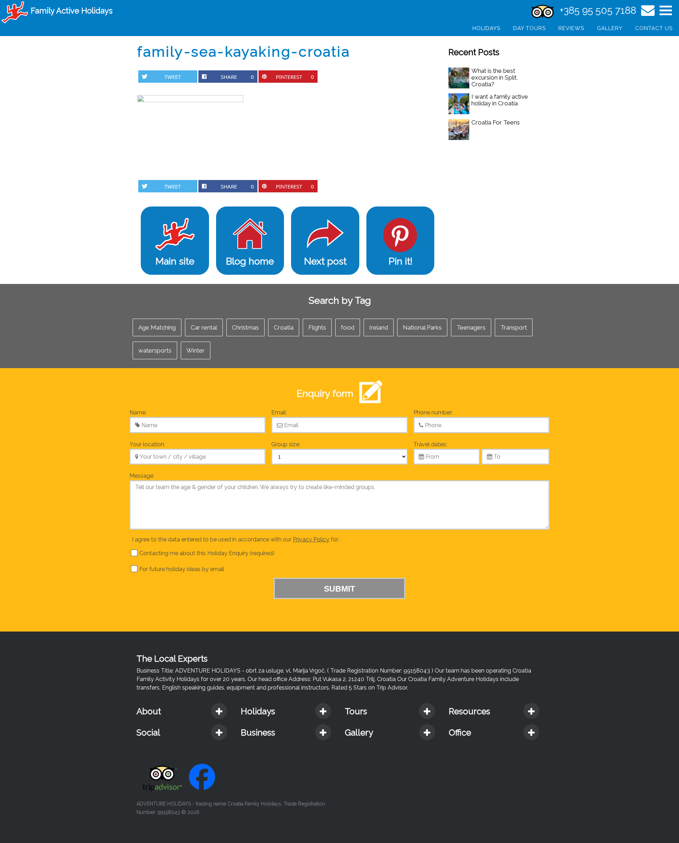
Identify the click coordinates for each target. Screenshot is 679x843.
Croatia (284, 327)
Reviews (571, 28)
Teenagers (471, 327)
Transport (513, 327)
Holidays (486, 28)
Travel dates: (430, 444)
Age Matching (157, 327)
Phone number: (433, 412)
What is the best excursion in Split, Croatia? (494, 77)
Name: (137, 412)
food (347, 327)
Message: (141, 475)
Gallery (609, 28)
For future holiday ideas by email (181, 569)
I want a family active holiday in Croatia (499, 100)
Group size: (285, 444)
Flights (317, 327)
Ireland (378, 327)
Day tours (529, 28)
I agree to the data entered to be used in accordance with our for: (235, 539)
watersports (155, 350)
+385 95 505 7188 (598, 10)
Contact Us (654, 28)
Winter (195, 350)
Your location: (147, 444)
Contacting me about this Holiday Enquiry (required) (206, 553)
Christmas (245, 327)
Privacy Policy (311, 539)
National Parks (422, 327)
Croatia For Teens (495, 122)
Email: (279, 412)
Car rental (204, 327)
